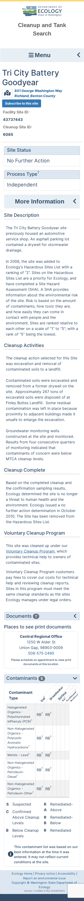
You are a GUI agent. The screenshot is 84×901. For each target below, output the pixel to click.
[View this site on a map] (7, 93)
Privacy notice (45, 873)
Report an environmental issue (44, 878)
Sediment (71, 697)
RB (39, 714)
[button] (42, 55)
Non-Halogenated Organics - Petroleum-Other (20, 788)
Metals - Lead (17, 755)
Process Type (22, 174)
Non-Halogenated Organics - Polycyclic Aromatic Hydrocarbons (20, 738)
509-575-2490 (41, 653)
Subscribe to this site (21, 103)
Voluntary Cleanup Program (30, 551)
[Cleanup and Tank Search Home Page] (42, 11)
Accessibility (66, 873)
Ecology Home (22, 873)
